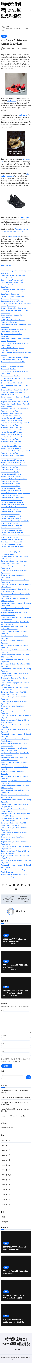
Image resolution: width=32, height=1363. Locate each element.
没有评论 (24, 48)
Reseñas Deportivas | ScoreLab (11, 519)
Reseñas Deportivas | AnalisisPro (11, 420)
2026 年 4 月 (6, 1145)
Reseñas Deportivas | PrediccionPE (12, 434)
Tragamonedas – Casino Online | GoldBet (14, 402)
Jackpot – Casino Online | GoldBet (12, 383)
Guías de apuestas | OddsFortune (12, 301)
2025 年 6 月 (6, 1189)
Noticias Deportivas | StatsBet (11, 474)
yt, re (5, 944)
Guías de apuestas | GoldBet (10, 376)
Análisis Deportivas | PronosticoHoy (12, 455)
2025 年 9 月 (6, 1180)
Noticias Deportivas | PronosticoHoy (12, 460)
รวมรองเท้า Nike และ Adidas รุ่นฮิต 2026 (15, 1116)
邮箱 (3, 1043)
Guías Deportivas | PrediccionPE (11, 430)
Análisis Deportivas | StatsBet (10, 469)
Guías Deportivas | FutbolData (11, 528)
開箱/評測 (5, 1222)
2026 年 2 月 (6, 1155)
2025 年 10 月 (6, 1175)
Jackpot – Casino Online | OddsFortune (13, 308)
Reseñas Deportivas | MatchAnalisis (12, 547)
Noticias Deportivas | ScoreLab (11, 516)
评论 (3, 1010)
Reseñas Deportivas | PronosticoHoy (13, 462)
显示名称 (4, 1035)
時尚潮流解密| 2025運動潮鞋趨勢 (11, 10)
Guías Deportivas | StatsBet (10, 472)
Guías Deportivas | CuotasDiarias (11, 500)
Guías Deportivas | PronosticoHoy (12, 458)
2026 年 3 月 (6, 1150)
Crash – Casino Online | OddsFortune (13, 289)
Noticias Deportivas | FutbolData (12, 530)
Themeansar (15, 1360)
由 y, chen (7, 48)
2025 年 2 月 (6, 1204)
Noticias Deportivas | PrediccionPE (12, 432)
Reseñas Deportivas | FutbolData (12, 533)
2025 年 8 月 (6, 1185)
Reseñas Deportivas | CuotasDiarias (12, 504)
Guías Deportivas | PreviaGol (10, 486)
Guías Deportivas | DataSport (10, 444)
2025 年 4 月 (6, 1199)
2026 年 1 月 (6, 1160)
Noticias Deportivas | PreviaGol (11, 488)
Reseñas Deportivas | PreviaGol (11, 490)
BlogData (25, 1357)
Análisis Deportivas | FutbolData (11, 526)
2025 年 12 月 (6, 1165)
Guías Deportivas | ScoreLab (10, 514)
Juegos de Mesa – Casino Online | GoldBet (15, 390)
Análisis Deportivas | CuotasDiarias (12, 497)
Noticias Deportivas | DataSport (11, 446)
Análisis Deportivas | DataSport (11, 441)
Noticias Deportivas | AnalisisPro (11, 418)
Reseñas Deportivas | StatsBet (11, 476)
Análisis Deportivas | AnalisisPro (11, 413)
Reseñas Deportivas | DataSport (11, 448)
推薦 (4, 36)
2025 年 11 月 (6, 1170)
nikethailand (11, 101)
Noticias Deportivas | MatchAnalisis (12, 544)
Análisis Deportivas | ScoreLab (11, 511)
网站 (2, 1051)
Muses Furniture (6, 266)
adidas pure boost (14, 237)
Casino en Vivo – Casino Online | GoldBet (14, 357)
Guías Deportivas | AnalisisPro (10, 416)
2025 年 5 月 (6, 1194)
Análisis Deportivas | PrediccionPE (12, 427)
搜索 (2, 1071)
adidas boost (24, 217)
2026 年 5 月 (6, 1140)
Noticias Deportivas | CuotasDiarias (12, 502)
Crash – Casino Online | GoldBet (11, 360)
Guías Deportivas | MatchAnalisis (11, 542)
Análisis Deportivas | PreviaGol (11, 483)
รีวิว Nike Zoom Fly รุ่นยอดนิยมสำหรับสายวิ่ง (16, 1097)
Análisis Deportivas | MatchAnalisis (12, 540)
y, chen (21, 911)
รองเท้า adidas (22, 115)
